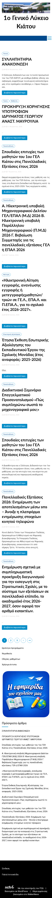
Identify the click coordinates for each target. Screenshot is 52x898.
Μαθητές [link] (14, 101)
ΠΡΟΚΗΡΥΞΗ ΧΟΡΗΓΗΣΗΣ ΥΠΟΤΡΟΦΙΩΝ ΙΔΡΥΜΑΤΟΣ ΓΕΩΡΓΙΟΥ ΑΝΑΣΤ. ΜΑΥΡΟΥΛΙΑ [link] (22, 738)
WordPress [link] (23, 891)
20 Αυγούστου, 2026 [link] (14, 69)
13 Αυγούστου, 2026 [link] (14, 127)
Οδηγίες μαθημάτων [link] (11, 659)
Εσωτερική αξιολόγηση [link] (11, 334)
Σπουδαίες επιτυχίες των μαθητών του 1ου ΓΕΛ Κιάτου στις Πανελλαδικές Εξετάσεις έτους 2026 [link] (24, 746)
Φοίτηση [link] (6, 275)
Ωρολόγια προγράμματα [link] (12, 648)
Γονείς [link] (5, 101)
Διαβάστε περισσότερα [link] (14, 93)
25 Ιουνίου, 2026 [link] (13, 460)
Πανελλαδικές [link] (8, 146)
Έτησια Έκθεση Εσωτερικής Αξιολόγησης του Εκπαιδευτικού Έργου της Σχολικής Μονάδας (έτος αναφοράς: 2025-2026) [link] (25, 350)
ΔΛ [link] (4, 69)
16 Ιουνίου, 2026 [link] (13, 527)
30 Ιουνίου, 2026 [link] (13, 315)
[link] (26, 8)
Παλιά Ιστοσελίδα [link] (10, 874)
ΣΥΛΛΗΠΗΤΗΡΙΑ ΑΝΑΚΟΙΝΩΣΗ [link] (16, 731)
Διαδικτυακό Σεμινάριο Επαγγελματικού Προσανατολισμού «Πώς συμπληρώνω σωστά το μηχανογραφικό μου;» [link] (23, 400)
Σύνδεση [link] (5, 868)
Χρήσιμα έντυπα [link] (9, 664)
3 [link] (17, 640)
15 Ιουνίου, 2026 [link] (13, 616)
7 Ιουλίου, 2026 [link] (13, 255)
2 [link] (10, 640)
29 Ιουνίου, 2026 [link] (13, 365)
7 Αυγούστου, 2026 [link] (14, 172)
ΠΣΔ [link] (42, 888)
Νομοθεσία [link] (7, 653)
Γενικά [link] (5, 53)
